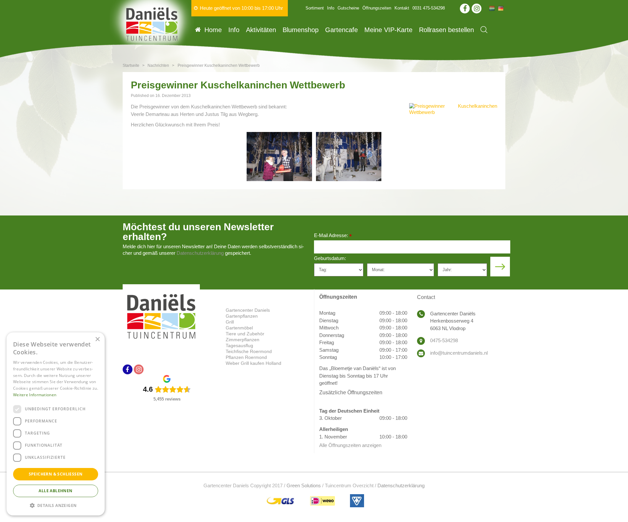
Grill (230, 322)
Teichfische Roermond (249, 351)
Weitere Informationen (34, 395)
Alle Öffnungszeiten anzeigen (350, 445)
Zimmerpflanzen (242, 339)
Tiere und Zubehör (245, 333)
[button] (55, 505)
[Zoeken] (483, 29)
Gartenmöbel (239, 327)
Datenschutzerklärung (200, 253)
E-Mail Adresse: (333, 236)
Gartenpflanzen (242, 316)
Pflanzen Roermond (246, 357)
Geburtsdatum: (330, 258)
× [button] (97, 339)
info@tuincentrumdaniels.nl (459, 353)
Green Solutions (304, 485)
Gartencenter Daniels (248, 310)
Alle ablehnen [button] (55, 491)
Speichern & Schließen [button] (56, 474)
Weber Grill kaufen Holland (253, 363)
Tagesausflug (239, 345)
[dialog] (56, 423)
